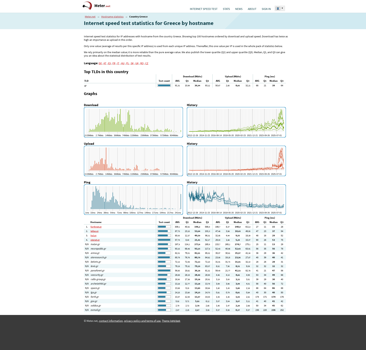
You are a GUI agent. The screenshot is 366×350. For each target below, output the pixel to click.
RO (142, 63)
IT (118, 63)
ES (109, 63)
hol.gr (94, 235)
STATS (226, 9)
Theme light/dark (171, 321)
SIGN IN (266, 9)
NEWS (238, 9)
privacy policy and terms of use (142, 321)
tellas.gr (95, 231)
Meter (102, 5)
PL (127, 63)
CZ (146, 63)
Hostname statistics (112, 16)
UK (137, 63)
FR (113, 63)
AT (105, 63)
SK (132, 63)
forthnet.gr (96, 226)
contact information (111, 321)
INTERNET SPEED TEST (204, 9)
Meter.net (90, 16)
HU (122, 63)
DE (100, 63)
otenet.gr (95, 239)
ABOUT (252, 9)
